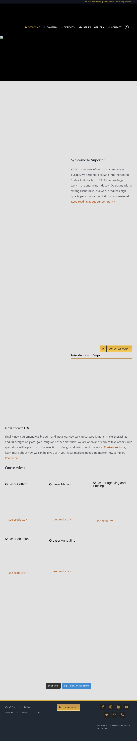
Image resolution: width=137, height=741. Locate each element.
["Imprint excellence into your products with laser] (52, 596)
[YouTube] (126, 707)
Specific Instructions (17, 224)
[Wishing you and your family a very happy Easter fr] (20, 596)
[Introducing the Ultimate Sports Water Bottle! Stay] (84, 615)
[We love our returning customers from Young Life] (20, 652)
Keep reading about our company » (93, 201)
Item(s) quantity (15, 252)
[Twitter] (107, 715)
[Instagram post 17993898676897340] (84, 671)
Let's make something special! (118, 1)
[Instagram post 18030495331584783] (84, 634)
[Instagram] (111, 707)
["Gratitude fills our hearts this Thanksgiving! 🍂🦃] (20, 615)
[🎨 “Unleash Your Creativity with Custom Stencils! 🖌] (52, 615)
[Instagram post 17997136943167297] (117, 596)
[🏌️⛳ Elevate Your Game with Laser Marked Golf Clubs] (20, 634)
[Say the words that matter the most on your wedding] (52, 671)
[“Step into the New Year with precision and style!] (84, 596)
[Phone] (122, 715)
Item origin (7, 261)
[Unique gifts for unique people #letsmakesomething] (20, 671)
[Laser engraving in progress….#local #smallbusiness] (84, 652)
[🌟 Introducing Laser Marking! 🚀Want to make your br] (52, 634)
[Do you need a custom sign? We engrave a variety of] (117, 652)
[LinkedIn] (119, 707)
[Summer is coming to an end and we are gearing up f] (117, 634)
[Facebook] (103, 707)
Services (27, 707)
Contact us (111, 447)
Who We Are (10, 707)
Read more (12, 458)
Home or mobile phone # (8, 212)
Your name (7, 192)
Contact (25, 712)
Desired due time (15, 209)
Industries (9, 712)
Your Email (14, 192)
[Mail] (115, 715)
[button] (127, 27)
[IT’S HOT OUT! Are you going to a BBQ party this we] (117, 671)
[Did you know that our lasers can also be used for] (52, 652)
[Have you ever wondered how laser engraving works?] (117, 615)
